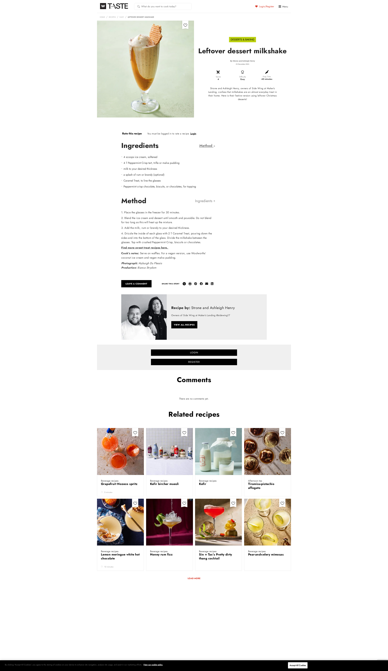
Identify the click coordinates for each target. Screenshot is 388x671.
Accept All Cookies (298, 665)
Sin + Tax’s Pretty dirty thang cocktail (215, 556)
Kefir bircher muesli (165, 484)
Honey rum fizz (162, 554)
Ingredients (204, 201)
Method (206, 146)
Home (102, 17)
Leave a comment (136, 283)
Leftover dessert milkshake (141, 17)
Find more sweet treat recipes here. (145, 248)
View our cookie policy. (153, 664)
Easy (122, 17)
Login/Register (266, 6)
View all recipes (184, 324)
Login (193, 133)
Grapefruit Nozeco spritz (119, 484)
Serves (218, 76)
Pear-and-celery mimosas (266, 554)
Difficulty (242, 76)
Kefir (203, 484)
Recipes (112, 17)
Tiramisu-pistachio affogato (261, 486)
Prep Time (267, 76)
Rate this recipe (132, 134)
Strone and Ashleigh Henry (244, 61)
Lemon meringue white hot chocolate (120, 556)
